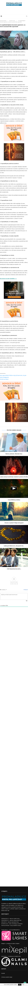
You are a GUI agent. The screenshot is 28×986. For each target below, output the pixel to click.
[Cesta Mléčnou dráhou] (14, 488)
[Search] (26, 16)
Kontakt (3, 973)
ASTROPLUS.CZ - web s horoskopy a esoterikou (11, 923)
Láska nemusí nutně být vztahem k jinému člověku (14, 477)
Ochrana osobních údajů (6, 977)
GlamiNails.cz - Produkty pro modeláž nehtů (11, 956)
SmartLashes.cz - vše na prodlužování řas (10, 929)
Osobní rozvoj (12, 20)
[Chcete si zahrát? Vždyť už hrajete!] (14, 511)
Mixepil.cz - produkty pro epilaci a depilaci (10, 943)
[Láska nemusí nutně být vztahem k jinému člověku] (14, 465)
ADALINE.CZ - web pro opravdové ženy (10, 922)
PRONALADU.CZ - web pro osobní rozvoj (10, 918)
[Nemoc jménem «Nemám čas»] (14, 442)
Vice (23, 984)
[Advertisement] (14, 10)
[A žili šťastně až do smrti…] (14, 557)
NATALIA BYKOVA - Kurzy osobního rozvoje (11, 925)
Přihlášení (25, 589)
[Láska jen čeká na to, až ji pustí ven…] (14, 534)
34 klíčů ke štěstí (4, 379)
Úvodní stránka (3, 20)
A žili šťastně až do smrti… (14, 569)
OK (19, 984)
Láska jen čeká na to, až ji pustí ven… (14, 546)
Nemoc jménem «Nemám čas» (14, 454)
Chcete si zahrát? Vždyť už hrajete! (14, 523)
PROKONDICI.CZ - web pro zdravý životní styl (11, 920)
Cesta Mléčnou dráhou (14, 500)
